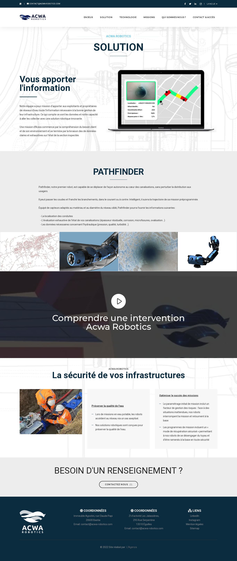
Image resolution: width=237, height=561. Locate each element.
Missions (149, 17)
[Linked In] (195, 4)
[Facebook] (185, 4)
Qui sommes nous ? (174, 17)
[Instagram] (200, 4)
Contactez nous (117, 484)
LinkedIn (194, 516)
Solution (106, 17)
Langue (211, 4)
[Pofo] (33, 17)
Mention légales (194, 524)
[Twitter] (190, 4)
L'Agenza (132, 547)
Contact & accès (204, 17)
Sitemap (194, 528)
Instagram (194, 520)
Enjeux (88, 17)
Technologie (128, 17)
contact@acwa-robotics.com (44, 4)
